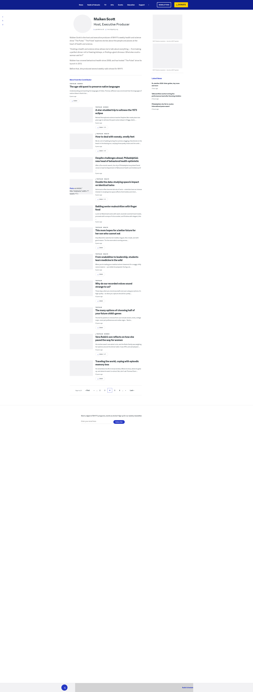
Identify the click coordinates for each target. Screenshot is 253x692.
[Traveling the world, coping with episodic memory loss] (81, 372)
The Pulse (73, 83)
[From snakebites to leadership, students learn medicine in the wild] (81, 265)
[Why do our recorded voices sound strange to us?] (81, 292)
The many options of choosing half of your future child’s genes (115, 312)
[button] (64, 687)
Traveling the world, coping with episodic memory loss (117, 363)
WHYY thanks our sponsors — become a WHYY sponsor (166, 41)
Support (142, 5)
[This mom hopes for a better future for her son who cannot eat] (81, 239)
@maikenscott (99, 29)
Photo (72, 188)
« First (87, 390)
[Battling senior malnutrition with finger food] (81, 217)
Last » (132, 390)
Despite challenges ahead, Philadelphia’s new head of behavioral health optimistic (117, 159)
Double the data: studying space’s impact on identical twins (117, 183)
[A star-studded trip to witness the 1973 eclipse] (81, 118)
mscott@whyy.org (112, 29)
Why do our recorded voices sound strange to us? (113, 285)
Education (131, 5)
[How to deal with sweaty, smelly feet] (81, 145)
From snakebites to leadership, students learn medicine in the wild (116, 258)
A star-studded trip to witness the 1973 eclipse (116, 111)
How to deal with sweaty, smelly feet (115, 136)
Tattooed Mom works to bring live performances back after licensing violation (166, 95)
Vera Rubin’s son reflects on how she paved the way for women (114, 338)
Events (120, 5)
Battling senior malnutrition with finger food (116, 208)
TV (105, 5)
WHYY (67, 4)
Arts (112, 5)
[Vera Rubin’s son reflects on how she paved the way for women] (81, 345)
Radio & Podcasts (93, 5)
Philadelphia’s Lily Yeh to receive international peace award (163, 105)
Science (80, 83)
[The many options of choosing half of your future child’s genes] (81, 319)
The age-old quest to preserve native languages (95, 86)
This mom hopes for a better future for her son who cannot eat (115, 232)
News (81, 5)
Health (106, 134)
